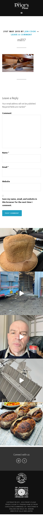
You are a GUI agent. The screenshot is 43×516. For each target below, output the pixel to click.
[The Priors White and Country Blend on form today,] (21, 424)
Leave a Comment (21, 34)
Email (5, 167)
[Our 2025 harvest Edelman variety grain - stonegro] (21, 250)
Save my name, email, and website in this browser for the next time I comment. (19, 202)
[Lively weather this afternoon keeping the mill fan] (21, 380)
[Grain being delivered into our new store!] (21, 293)
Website (6, 181)
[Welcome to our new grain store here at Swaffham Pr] (21, 337)
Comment (6, 113)
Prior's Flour (21, 6)
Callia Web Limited (26, 511)
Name (5, 152)
